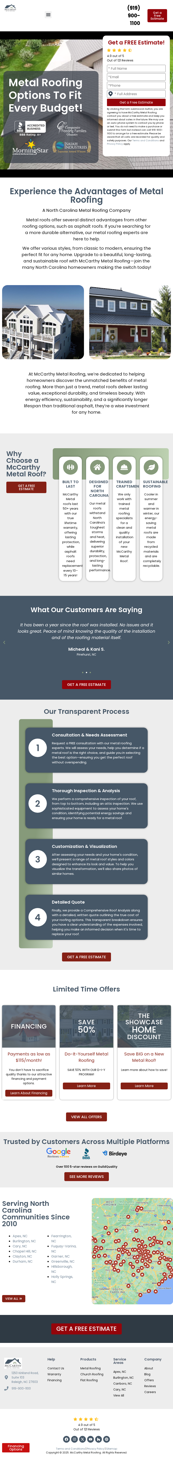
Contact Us (55, 1368)
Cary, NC (20, 1246)
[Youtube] (90, 1439)
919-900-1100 (21, 1388)
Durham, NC (22, 1261)
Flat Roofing (89, 1380)
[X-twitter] (82, 1439)
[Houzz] (98, 1439)
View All (118, 1395)
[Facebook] (66, 1439)
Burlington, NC (24, 1241)
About (148, 1368)
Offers (149, 1380)
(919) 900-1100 (133, 15)
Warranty (54, 1374)
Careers (150, 1392)
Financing (54, 1380)
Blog (147, 1374)
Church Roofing (91, 1374)
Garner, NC (60, 1256)
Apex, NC (20, 1236)
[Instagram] (74, 1439)
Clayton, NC (22, 1256)
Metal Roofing (90, 1368)
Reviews (150, 1386)
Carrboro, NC (122, 1383)
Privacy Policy (115, 144)
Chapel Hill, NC (24, 1251)
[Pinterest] (106, 1439)
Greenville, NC (62, 1261)
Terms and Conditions (145, 140)
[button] (48, 14)
